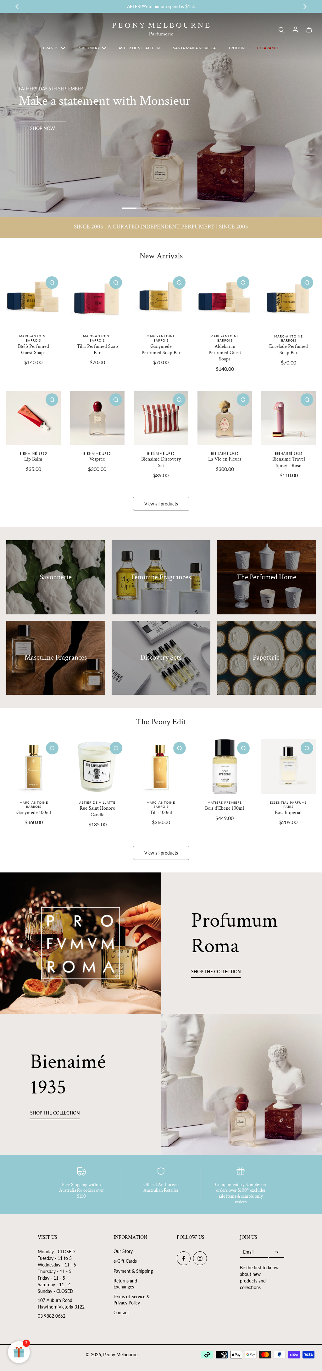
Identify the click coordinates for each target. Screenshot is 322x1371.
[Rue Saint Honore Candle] (97, 766)
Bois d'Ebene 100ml (224, 808)
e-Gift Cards (125, 1261)
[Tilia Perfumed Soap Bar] (97, 301)
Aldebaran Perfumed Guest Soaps (224, 353)
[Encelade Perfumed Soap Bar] (288, 301)
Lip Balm (33, 459)
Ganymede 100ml (33, 812)
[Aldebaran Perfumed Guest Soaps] (224, 301)
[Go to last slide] (17, 6)
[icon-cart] (309, 29)
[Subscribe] (276, 1252)
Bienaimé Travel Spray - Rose (288, 462)
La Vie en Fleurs (224, 459)
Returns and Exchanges (125, 1283)
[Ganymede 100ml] (33, 766)
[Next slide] (305, 6)
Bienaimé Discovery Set (161, 462)
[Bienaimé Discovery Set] (161, 418)
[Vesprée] (97, 418)
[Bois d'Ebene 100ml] (224, 766)
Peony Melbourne (120, 1354)
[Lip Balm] (33, 418)
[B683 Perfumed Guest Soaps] (33, 301)
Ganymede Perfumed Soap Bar (161, 349)
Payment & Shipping (133, 1271)
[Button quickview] (52, 282)
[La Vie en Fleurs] (224, 418)
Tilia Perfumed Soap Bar (97, 349)
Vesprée (97, 459)
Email (248, 1252)
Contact (121, 1312)
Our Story (123, 1251)
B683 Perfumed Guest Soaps (33, 349)
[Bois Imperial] (288, 766)
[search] (281, 29)
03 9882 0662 (51, 1316)
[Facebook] (184, 1258)
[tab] (134, 209)
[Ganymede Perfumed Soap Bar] (161, 301)
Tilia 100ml (161, 812)
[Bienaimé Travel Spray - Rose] (288, 418)
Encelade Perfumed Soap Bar (288, 349)
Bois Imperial (288, 812)
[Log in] (295, 29)
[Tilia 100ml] (161, 766)
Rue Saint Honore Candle (97, 811)
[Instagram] (200, 1258)
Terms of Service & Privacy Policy (132, 1299)
